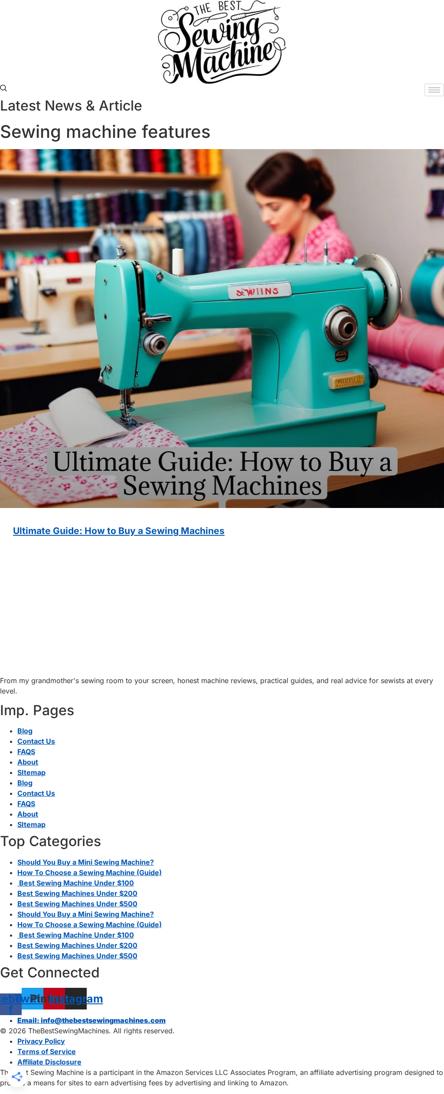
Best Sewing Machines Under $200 (77, 893)
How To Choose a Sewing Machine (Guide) (89, 872)
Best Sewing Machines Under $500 (77, 903)
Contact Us (36, 741)
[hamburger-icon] (434, 90)
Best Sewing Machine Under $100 (75, 883)
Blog (25, 730)
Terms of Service (46, 1051)
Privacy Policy (41, 1041)
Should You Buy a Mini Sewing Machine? (85, 862)
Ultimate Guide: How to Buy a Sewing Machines (119, 530)
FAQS (26, 751)
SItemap (31, 772)
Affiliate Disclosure (49, 1062)
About (27, 762)
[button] (3, 89)
